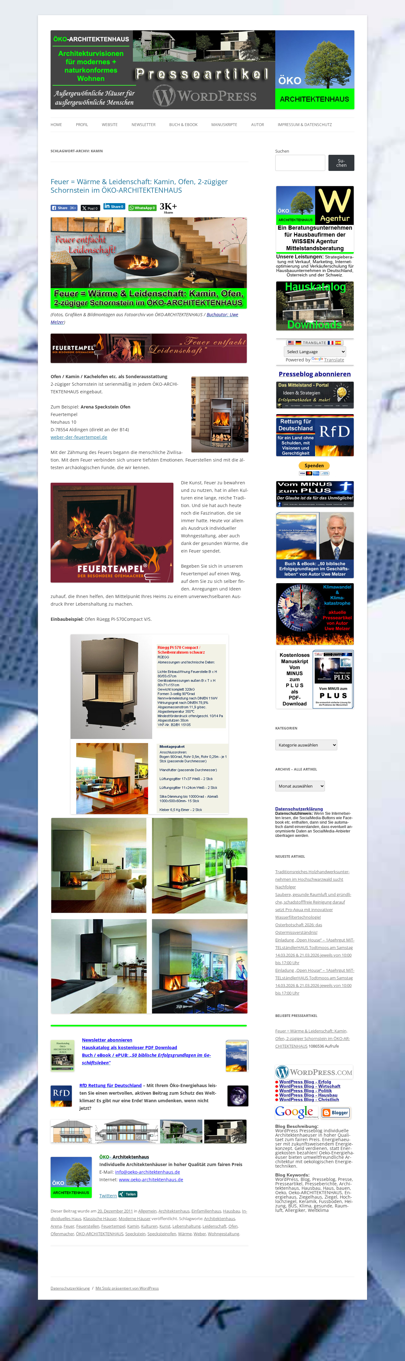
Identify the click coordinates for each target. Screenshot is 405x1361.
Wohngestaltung (223, 1234)
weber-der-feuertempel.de (79, 437)
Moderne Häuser (135, 1218)
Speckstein (135, 1234)
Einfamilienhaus (206, 1211)
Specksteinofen (161, 1234)
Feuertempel (113, 1226)
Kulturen (149, 1226)
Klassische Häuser (100, 1218)
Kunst (165, 1226)
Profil (82, 124)
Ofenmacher (62, 1234)
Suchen (282, 151)
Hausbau (231, 1211)
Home (56, 124)
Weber (200, 1234)
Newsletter (143, 124)
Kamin (133, 1226)
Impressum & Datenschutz (305, 124)
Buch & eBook (183, 124)
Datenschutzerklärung (70, 1288)
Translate (334, 360)
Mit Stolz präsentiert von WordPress (127, 1288)
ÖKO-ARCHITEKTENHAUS (99, 1234)
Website (110, 124)
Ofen (233, 1226)
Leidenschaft (214, 1226)
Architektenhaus (174, 1211)
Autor (257, 124)
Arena (56, 1226)
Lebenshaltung (186, 1226)
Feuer (69, 1226)
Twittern (108, 1196)
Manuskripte (224, 124)
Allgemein (147, 1211)
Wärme (185, 1234)
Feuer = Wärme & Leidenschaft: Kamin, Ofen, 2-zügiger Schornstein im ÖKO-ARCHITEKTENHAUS (139, 185)
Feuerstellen (87, 1226)
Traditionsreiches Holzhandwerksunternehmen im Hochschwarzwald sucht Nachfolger (312, 879)
